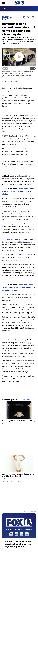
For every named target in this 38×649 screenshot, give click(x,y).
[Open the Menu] (3, 2)
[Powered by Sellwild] (33, 511)
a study (15, 264)
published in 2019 (24, 254)
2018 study (8, 239)
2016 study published (11, 224)
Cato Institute (22, 304)
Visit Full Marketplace (29, 399)
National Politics (7, 18)
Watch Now (32, 3)
